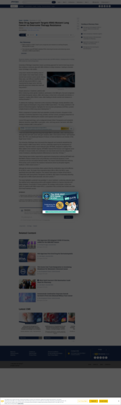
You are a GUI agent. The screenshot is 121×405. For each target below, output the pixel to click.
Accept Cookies (103, 401)
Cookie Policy (20, 403)
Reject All (93, 401)
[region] (60, 401)
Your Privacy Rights (82, 401)
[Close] (118, 401)
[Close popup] (77, 194)
